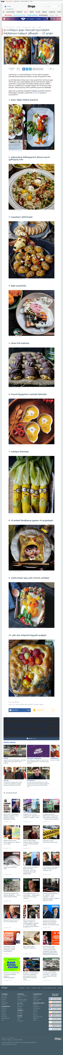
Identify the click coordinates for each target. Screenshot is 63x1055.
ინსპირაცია (35, 1018)
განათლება (4, 1009)
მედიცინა (35, 997)
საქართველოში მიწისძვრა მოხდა (12, 863)
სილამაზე (35, 1004)
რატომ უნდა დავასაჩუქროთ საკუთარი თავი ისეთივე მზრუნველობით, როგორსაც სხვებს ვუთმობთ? (38, 754)
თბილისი (4, 1013)
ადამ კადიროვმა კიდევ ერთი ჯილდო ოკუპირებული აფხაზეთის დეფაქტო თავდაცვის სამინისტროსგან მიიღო (14, 776)
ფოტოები (36, 704)
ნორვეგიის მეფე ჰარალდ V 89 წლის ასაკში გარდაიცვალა (12, 916)
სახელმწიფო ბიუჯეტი (22, 999)
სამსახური (35, 1015)
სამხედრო (4, 1004)
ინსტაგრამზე (36, 93)
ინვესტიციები (10, 9)
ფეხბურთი (19, 1017)
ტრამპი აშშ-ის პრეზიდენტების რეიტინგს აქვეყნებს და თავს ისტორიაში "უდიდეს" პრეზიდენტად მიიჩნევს (12, 810)
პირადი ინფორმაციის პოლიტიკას (9, 1044)
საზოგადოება (6, 1006)
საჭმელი (41, 704)
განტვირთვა (16, 1)
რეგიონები (4, 1015)
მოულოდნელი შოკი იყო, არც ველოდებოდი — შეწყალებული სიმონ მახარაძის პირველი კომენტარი (31, 890)
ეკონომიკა (20, 994)
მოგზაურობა (36, 1006)
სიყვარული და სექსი (37, 1016)
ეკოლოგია (4, 1008)
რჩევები (35, 1020)
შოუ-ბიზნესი (20, 1013)
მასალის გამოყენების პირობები (49, 987)
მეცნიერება (19, 1008)
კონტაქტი (59, 987)
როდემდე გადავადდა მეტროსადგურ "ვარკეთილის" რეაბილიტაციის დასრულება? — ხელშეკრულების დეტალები (51, 810)
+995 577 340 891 (18, 1039)
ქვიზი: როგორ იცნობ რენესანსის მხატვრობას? (31, 943)
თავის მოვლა (36, 1000)
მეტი (56, 15)
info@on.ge (10, 1039)
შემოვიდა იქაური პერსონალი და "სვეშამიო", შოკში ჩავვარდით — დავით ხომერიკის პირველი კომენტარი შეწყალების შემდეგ (51, 890)
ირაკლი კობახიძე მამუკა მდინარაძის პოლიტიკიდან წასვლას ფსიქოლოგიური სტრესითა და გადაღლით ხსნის (51, 916)
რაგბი (18, 1019)
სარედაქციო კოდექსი (36, 987)
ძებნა (31, 1)
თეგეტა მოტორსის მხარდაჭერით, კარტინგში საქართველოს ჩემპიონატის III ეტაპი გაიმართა (14, 754)
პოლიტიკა (51, 15)
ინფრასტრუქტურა (6, 1018)
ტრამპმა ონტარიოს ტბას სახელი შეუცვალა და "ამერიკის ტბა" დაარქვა (12, 837)
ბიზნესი (19, 997)
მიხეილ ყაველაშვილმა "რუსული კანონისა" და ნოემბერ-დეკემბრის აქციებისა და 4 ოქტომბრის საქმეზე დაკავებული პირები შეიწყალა (31, 916)
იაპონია (17, 704)
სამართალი (4, 1016)
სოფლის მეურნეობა (21, 1000)
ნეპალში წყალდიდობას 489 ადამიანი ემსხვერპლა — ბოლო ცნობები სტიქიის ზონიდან (12, 890)
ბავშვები (39, 27)
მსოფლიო (4, 999)
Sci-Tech (19, 1003)
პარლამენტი (4, 995)
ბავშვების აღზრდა (37, 999)
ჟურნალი (19, 12)
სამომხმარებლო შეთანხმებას (28, 1042)
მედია (3, 1020)
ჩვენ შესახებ (22, 987)
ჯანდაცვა (4, 1011)
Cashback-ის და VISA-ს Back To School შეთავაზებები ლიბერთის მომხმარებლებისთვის (12, 969)
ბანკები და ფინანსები (22, 995)
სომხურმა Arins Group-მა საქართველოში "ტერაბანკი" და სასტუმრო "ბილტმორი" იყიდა (31, 810)
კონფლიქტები (5, 1002)
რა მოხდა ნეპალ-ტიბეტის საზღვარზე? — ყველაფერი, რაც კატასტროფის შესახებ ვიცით (51, 969)
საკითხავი (52, 12)
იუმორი (34, 1013)
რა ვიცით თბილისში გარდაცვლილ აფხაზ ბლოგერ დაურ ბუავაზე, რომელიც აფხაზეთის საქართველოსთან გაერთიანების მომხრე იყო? (38, 777)
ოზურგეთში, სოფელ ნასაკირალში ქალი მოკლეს (51, 837)
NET (26, 12)
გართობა (34, 27)
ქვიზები (44, 12)
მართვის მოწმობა (25, 1)
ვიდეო (32, 12)
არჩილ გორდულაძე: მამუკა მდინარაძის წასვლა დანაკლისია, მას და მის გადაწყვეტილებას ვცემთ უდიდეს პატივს (31, 863)
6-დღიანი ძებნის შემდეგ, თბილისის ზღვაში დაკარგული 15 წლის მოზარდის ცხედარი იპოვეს (31, 837)
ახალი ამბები (9, 1)
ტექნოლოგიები (20, 1004)
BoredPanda (16, 702)
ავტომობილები (36, 1008)
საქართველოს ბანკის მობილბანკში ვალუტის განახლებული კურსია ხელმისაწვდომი (12, 943)
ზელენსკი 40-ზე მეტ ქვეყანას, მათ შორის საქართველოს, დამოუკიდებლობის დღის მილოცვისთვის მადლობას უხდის (31, 969)
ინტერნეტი (19, 1006)
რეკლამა (28, 987)
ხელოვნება (19, 1012)
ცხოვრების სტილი (27, 27)
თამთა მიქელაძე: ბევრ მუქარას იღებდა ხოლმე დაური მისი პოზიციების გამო (51, 863)
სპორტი (19, 1016)
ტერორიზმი (4, 997)
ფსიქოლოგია (36, 995)
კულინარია (18, 27)
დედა (26, 704)
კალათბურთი (20, 1021)
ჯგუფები (8, 6)
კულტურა (20, 1010)
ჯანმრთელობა (37, 994)
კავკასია (3, 1000)
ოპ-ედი (38, 12)
